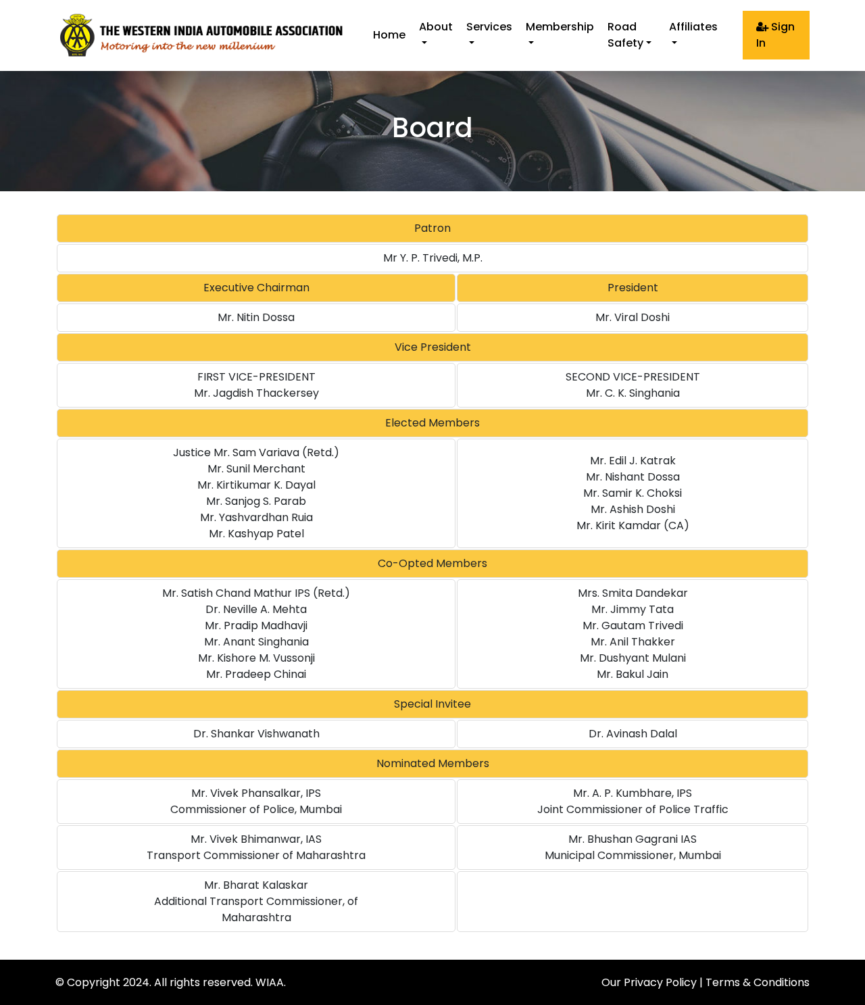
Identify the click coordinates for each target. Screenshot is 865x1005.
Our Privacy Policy (649, 982)
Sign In (775, 35)
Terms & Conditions (758, 982)
